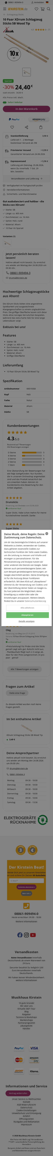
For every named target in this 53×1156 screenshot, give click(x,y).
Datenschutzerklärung (35, 601)
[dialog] (26, 578)
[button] (26, 621)
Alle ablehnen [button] (27, 607)
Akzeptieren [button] (27, 615)
